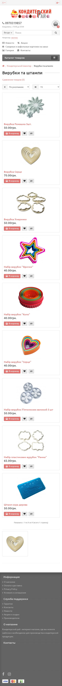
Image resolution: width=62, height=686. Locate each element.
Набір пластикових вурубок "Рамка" (25, 457)
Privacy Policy (10, 589)
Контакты (25, 50)
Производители (11, 618)
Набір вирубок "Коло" (17, 314)
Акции (24, 42)
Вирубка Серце (13, 171)
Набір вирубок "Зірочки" (18, 266)
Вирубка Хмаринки (15, 219)
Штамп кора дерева (15, 504)
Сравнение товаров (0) (13, 79)
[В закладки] (24, 133)
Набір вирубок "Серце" (17, 361)
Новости (10, 42)
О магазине (9, 581)
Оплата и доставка (13, 585)
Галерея (10, 50)
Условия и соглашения (15, 592)
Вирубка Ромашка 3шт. (17, 124)
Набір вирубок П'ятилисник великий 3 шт (28, 409)
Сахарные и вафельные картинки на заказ (27, 46)
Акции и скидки (11, 614)
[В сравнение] (31, 133)
